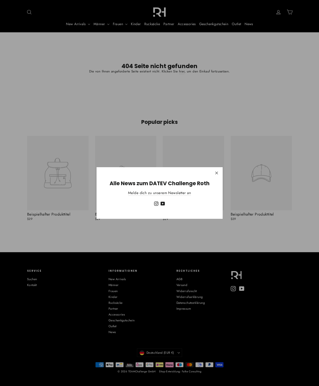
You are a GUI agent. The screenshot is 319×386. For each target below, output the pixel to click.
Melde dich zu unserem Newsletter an (159, 192)
